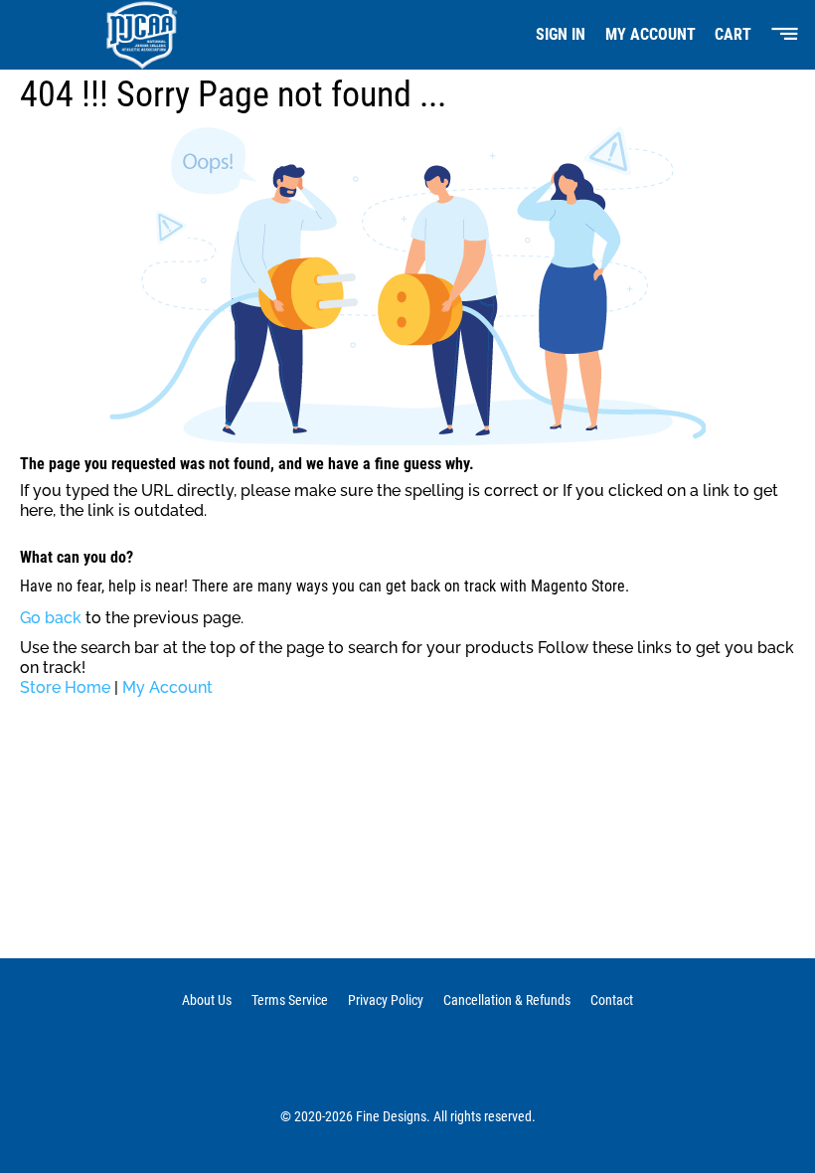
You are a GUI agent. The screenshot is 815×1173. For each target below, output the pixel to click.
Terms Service (289, 1000)
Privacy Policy (385, 1000)
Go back (51, 617)
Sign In (560, 34)
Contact (611, 1000)
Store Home (65, 687)
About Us (207, 1000)
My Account (650, 34)
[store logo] (132, 35)
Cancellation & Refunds (506, 1000)
